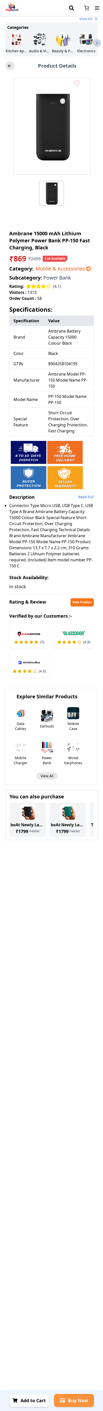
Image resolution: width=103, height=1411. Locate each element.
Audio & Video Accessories (40, 51)
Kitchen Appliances (17, 51)
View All (85, 18)
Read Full (86, 496)
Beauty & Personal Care (63, 51)
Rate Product (82, 602)
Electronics (86, 51)
